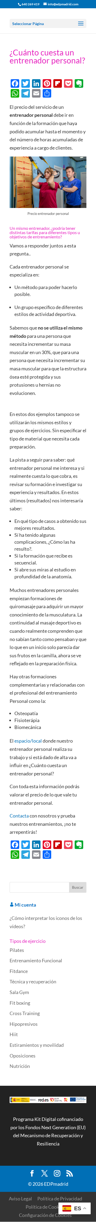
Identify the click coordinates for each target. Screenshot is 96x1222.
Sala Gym (19, 992)
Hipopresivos (24, 1024)
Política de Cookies (45, 1207)
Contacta (19, 816)
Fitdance (19, 971)
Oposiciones (22, 1056)
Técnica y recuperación (33, 981)
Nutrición (20, 1066)
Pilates (17, 950)
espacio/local (28, 741)
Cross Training (25, 1013)
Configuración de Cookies (45, 1215)
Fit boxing (20, 1003)
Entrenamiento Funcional (36, 960)
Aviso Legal (20, 1198)
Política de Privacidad (59, 1198)
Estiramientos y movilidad (37, 1045)
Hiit (14, 1034)
